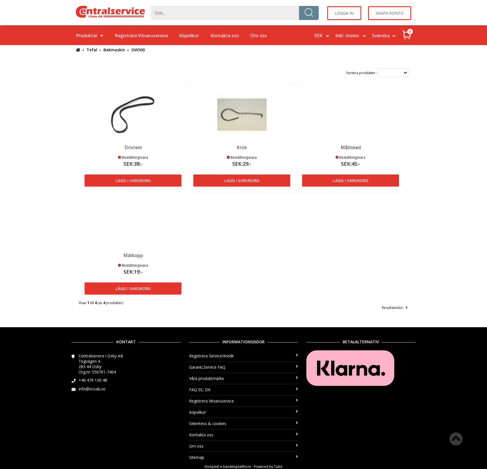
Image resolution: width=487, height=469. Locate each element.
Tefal (92, 49)
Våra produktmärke (206, 378)
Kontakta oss (225, 35)
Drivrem (133, 147)
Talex (278, 466)
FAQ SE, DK (200, 389)
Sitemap (196, 457)
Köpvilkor (189, 35)
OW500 (138, 49)
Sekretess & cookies (207, 423)
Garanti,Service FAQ (207, 367)
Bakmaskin (114, 49)
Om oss (259, 35)
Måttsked (351, 147)
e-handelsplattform (235, 466)
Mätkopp (133, 255)
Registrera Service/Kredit (211, 356)
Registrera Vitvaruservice (141, 35)
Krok (242, 147)
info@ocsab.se (92, 388)
